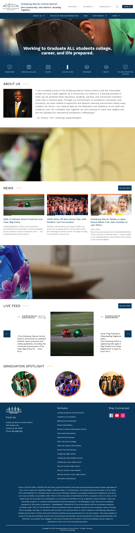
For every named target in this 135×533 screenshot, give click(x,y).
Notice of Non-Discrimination (64, 16)
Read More (105, 351)
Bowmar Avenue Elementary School (71, 429)
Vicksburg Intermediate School (69, 458)
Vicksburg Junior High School (69, 462)
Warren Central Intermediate (69, 470)
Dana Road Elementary (66, 433)
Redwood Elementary (66, 437)
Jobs (85, 16)
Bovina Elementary (64, 425)
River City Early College (66, 442)
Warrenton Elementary (66, 479)
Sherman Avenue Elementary (69, 446)
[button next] (128, 333)
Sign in (127, 7)
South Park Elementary (66, 450)
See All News (124, 188)
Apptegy (72, 530)
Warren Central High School (68, 466)
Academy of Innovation (66, 417)
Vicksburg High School (66, 454)
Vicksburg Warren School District (70, 413)
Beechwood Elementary (66, 421)
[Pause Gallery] (9, 53)
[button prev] (7, 333)
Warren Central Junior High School (71, 474)
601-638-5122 (17, 431)
